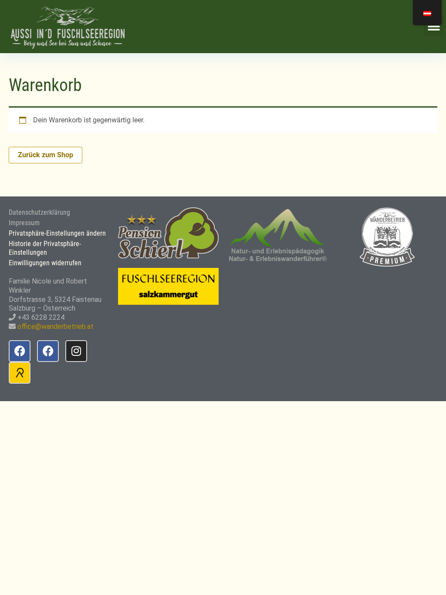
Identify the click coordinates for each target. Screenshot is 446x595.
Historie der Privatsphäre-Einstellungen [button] (45, 248)
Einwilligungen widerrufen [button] (45, 263)
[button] (434, 27)
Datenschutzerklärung (39, 212)
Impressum (24, 223)
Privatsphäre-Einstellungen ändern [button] (57, 233)
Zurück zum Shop (45, 155)
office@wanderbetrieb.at (55, 326)
